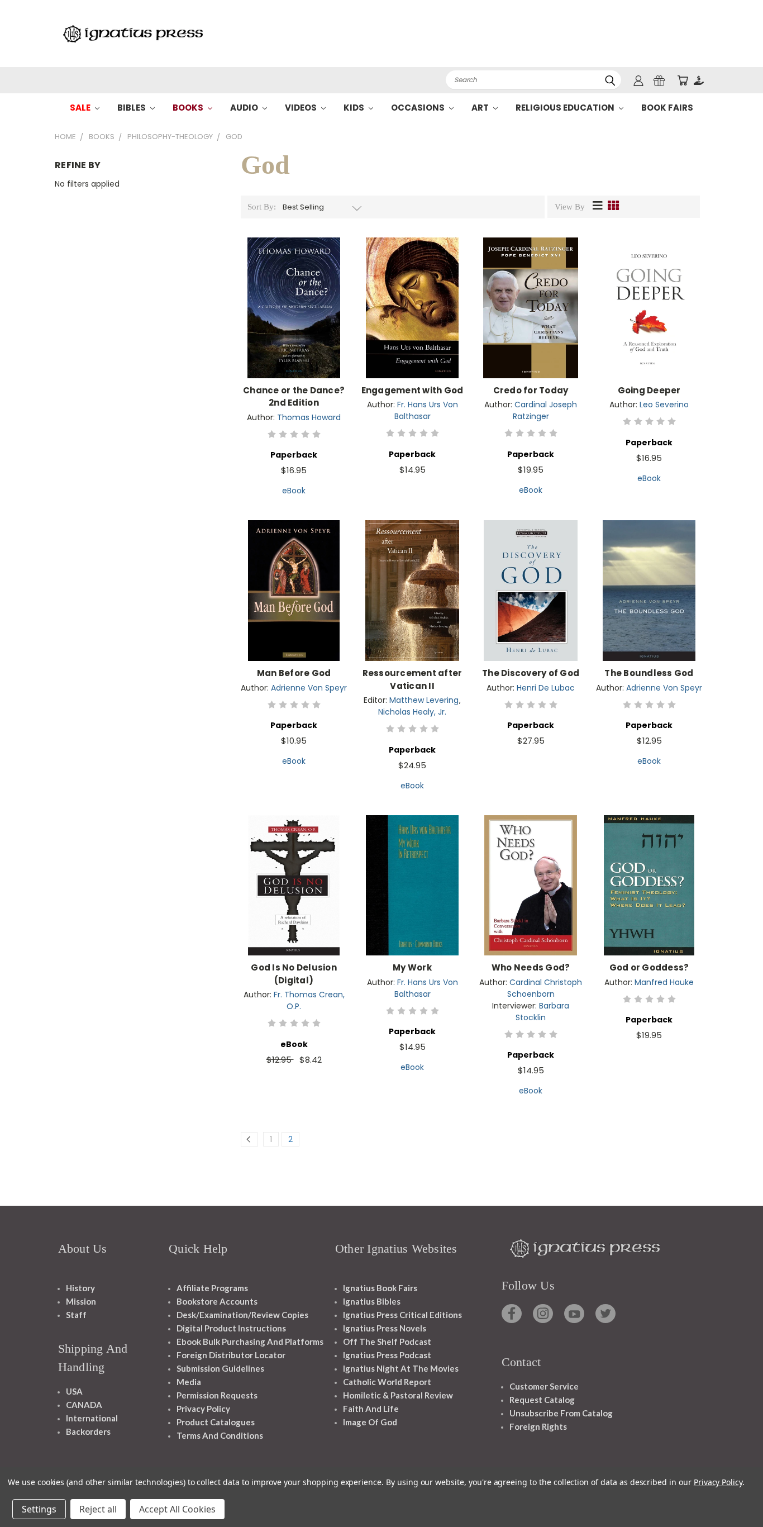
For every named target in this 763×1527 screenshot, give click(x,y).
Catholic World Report (387, 1382)
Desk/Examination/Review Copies (242, 1315)
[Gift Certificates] (659, 80)
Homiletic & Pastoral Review (398, 1395)
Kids (355, 107)
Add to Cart (294, 316)
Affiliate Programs (212, 1288)
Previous (733, 1492)
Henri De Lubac (546, 687)
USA (74, 1391)
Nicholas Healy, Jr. (412, 711)
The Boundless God (648, 673)
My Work (412, 967)
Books (189, 107)
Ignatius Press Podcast (387, 1355)
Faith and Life (371, 1409)
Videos (301, 107)
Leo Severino (664, 404)
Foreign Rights (538, 1426)
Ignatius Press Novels (384, 1328)
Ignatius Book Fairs (380, 1288)
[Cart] (682, 80)
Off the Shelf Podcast (387, 1341)
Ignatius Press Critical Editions (402, 1315)
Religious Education (566, 107)
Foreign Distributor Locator (231, 1355)
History (80, 1288)
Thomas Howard (309, 417)
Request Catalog (542, 1400)
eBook (294, 490)
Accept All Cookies (177, 1509)
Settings (39, 1509)
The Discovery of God (530, 673)
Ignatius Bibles (371, 1301)
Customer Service (544, 1386)
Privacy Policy (203, 1409)
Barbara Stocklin (542, 1011)
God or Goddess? (649, 967)
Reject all (98, 1509)
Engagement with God (412, 390)
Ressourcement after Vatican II (412, 679)
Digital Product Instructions (231, 1328)
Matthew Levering (424, 700)
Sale (81, 107)
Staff (76, 1315)
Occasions (418, 107)
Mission (81, 1301)
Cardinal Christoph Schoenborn (545, 988)
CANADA (84, 1405)
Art (480, 107)
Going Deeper (649, 390)
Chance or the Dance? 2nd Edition (294, 396)
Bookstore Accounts (217, 1301)
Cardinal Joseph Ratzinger (545, 410)
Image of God (370, 1422)
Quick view (294, 296)
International (92, 1418)
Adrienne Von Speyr (309, 687)
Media (189, 1382)
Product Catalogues (216, 1422)
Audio (245, 107)
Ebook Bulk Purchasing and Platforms (250, 1341)
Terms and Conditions (220, 1435)
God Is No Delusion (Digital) (294, 974)
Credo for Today (531, 390)
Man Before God (294, 673)
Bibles (132, 107)
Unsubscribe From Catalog (561, 1413)
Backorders (88, 1431)
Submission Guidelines (220, 1368)
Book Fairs (667, 107)
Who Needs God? (531, 967)
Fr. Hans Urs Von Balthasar (426, 410)
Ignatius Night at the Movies (401, 1368)
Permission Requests (217, 1395)
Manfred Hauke (664, 982)
